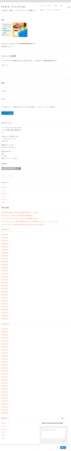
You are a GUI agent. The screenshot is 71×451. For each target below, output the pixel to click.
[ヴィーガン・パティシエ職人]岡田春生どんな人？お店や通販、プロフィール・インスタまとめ (29, 221)
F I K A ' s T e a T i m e (13, 6)
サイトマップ (56, 10)
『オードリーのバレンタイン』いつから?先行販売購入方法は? (19, 218)
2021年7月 (4, 288)
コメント (4, 65)
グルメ (56, 5)
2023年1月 (4, 240)
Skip (57, 447)
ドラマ (49, 10)
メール (3, 91)
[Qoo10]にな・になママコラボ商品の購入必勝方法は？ (17, 215)
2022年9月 (4, 252)
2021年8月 (4, 285)
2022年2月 (4, 273)
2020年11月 (4, 312)
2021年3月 (4, 300)
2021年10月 (4, 279)
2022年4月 (4, 267)
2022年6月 (4, 261)
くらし (61, 5)
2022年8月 (4, 255)
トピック (42, 5)
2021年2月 (4, 303)
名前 (3, 83)
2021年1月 (4, 306)
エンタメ (49, 5)
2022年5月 (4, 264)
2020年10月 (5, 315)
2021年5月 (4, 294)
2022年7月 (4, 258)
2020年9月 (4, 318)
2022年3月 (4, 270)
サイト (3, 99)
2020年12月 (5, 309)
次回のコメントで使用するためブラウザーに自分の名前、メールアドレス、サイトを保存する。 (30, 107)
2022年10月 (5, 249)
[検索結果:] (35, 176)
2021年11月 (4, 276)
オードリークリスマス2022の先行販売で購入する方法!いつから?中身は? (22, 224)
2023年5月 (4, 234)
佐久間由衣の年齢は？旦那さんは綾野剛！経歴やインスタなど (19, 212)
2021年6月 (4, 291)
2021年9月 (4, 282)
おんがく (42, 10)
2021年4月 (4, 297)
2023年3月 (4, 237)
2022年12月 (5, 243)
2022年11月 (4, 246)
